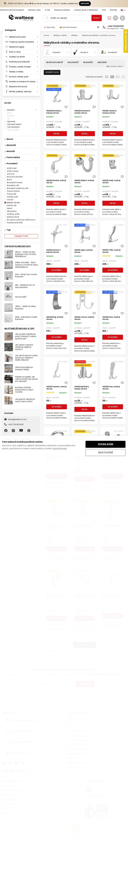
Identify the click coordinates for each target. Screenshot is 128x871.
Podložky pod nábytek (19, 61)
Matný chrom (22, 202)
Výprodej (22, 121)
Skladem (22, 110)
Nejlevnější (73, 62)
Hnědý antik (22, 197)
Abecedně (102, 62)
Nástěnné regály (16, 47)
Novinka (22, 115)
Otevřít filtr (52, 72)
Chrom (22, 199)
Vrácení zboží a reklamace (86, 10)
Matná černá (22, 217)
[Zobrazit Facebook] (6, 430)
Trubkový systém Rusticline (21, 42)
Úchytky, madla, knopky (20, 66)
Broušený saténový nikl (22, 188)
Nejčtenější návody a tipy (19, 328)
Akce (22, 113)
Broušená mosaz (22, 182)
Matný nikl (22, 205)
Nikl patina (22, 211)
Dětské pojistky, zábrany (20, 91)
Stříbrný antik (22, 214)
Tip (22, 118)
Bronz (22, 179)
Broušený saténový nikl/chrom (22, 220)
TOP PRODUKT (22, 127)
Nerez (22, 208)
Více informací (59, 448)
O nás (47, 10)
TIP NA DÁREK (22, 130)
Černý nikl (22, 194)
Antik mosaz (22, 171)
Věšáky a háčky (16, 71)
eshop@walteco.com (17, 419)
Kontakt (113, 10)
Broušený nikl (22, 185)
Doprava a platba (62, 10)
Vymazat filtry (21, 236)
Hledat (96, 18)
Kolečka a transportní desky (22, 81)
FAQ (104, 10)
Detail (57, 133)
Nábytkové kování (17, 37)
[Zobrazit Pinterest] (29, 430)
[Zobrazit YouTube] (21, 430)
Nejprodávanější (54, 62)
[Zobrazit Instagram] (14, 430)
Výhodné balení (22, 124)
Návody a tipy (34, 10)
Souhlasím (105, 444)
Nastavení (105, 452)
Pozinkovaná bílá (22, 222)
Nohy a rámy (15, 52)
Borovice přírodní (22, 177)
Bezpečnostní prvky (18, 86)
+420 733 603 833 (15, 424)
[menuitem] (50, 27)
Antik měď (22, 168)
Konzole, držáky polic (18, 76)
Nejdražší (88, 62)
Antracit (22, 174)
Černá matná (22, 191)
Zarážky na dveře (17, 56)
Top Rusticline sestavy (17, 246)
